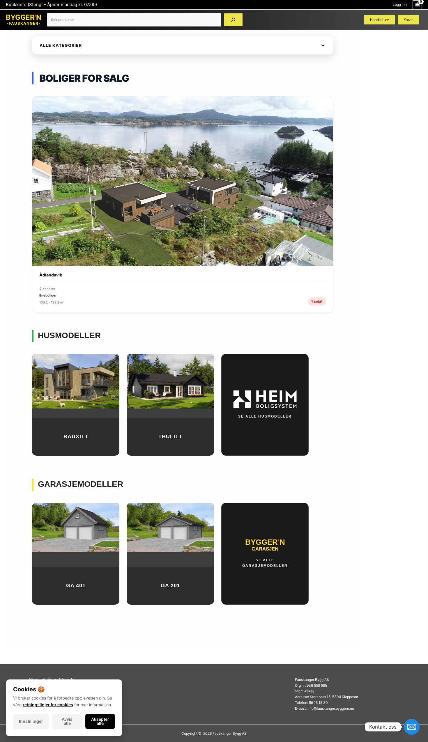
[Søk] (233, 19)
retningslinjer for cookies (48, 704)
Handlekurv (379, 19)
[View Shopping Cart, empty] (417, 4)
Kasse (408, 19)
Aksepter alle (100, 721)
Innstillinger (31, 721)
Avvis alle (67, 721)
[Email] (412, 727)
